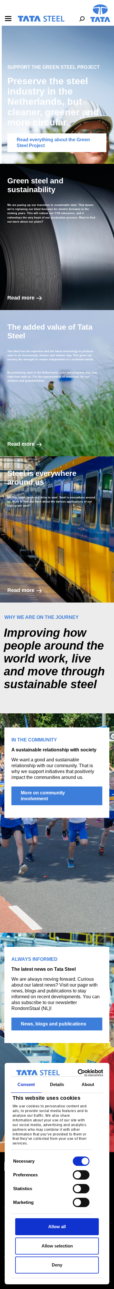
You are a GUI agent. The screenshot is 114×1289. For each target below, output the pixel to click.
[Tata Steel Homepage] (100, 12)
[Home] (41, 18)
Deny (57, 1264)
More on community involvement (43, 795)
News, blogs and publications (53, 1023)
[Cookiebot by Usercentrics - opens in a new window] (79, 1073)
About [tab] (88, 1084)
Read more (20, 298)
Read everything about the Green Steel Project (53, 142)
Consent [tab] (26, 1084)
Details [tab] (57, 1084)
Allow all (57, 1226)
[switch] (81, 1175)
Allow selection (57, 1245)
